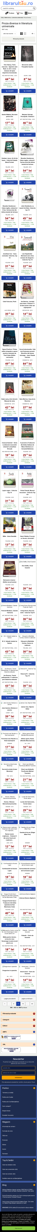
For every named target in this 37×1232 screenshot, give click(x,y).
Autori (4, 1149)
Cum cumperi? (6, 1106)
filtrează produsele (18, 39)
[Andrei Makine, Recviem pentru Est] (10, 111)
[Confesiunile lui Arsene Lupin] (9, 865)
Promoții (4, 1140)
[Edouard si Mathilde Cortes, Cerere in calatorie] (27, 638)
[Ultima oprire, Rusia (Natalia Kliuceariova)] (27, 735)
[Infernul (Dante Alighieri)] (27, 894)
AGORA (26, 75)
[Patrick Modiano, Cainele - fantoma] (9, 607)
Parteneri (5, 1153)
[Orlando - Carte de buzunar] (27, 932)
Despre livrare (6, 1111)
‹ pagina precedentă (9, 998)
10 (23, 1004)
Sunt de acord (18, 1228)
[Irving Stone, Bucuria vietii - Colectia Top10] (27, 607)
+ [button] (34, 1014)
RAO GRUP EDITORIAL (7, 75)
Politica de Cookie (25, 1219)
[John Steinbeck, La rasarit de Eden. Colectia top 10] (27, 202)
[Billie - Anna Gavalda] (10, 533)
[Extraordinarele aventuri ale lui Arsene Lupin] (27, 865)
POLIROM (25, 214)
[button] (28, 13)
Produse (11, 13)
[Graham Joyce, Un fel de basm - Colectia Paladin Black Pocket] (10, 155)
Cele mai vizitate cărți (8, 1174)
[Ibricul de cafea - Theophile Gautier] (27, 61)
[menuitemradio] (24, 33)
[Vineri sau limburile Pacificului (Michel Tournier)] (27, 766)
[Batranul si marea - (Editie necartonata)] (10, 576)
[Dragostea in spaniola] (9, 966)
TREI (8, 776)
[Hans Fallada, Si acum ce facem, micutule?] (27, 533)
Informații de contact (8, 1126)
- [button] (34, 1032)
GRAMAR (9, 743)
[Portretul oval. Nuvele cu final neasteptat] (9, 735)
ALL (26, 743)
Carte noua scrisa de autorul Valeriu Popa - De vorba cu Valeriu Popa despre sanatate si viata (18, 1202)
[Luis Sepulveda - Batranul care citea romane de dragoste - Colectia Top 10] (27, 250)
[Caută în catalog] (34, 8)
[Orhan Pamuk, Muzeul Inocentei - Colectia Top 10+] (27, 487)
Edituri (4, 1144)
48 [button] (32, 33)
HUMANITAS (25, 360)
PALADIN (8, 167)
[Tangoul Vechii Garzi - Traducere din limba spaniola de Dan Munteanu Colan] (9, 897)
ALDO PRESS (8, 310)
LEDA (8, 842)
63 (32, 1004)
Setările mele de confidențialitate (12, 1178)
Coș (20, 13)
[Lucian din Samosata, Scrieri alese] (27, 798)
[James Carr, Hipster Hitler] (27, 703)
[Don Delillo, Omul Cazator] (27, 562)
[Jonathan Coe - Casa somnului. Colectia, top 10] (10, 250)
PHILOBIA (25, 648)
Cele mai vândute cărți (9, 1165)
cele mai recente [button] (8, 33)
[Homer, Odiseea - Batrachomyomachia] (9, 798)
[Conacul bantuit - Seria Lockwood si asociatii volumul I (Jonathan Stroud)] (10, 439)
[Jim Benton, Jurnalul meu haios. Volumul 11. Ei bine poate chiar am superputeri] (27, 298)
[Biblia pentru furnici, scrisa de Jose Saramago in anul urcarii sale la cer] (9, 933)
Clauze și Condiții (24, 1221)
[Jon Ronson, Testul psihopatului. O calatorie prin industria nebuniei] (9, 672)
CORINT (8, 712)
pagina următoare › (27, 998)
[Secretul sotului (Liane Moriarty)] (9, 766)
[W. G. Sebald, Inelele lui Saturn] (9, 638)
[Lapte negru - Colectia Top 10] (10, 487)
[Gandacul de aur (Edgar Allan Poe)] (27, 829)
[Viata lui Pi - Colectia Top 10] (27, 670)
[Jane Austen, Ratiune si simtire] (9, 704)
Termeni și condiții (7, 1092)
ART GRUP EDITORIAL (25, 119)
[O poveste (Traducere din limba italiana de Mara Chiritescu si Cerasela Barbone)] (27, 439)
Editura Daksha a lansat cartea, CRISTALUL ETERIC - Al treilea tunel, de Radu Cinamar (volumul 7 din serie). (18, 1190)
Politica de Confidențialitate (9, 1221)
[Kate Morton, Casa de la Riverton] (27, 395)
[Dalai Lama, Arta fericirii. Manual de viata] (10, 395)
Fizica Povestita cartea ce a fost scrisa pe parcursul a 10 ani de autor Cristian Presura (18, 1196)
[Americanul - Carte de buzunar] (27, 968)
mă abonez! (18, 1077)
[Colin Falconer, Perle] (10, 298)
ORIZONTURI (25, 310)
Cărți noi (4, 1135)
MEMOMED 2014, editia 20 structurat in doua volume (17, 1207)
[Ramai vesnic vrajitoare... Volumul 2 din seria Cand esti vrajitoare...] (9, 830)
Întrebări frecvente (7, 1115)
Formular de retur (7, 1131)
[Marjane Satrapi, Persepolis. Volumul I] (27, 111)
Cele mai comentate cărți (10, 1169)
